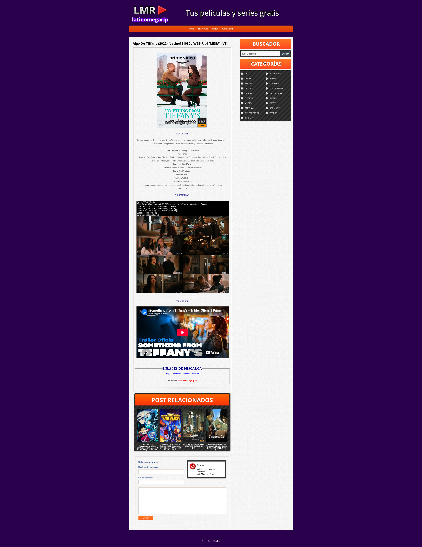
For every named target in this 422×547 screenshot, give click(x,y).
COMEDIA (274, 83)
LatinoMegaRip (150, 12)
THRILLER (249, 118)
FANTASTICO (276, 93)
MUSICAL (249, 103)
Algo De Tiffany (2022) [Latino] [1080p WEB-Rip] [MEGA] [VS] (180, 43)
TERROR (273, 113)
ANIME (248, 78)
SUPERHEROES (252, 113)
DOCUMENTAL (276, 88)
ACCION (249, 73)
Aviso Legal (227, 29)
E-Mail (145, 477)
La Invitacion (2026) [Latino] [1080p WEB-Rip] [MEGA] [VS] (193, 446)
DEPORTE (249, 88)
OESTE (273, 103)
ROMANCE (275, 108)
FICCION (249, 98)
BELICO (248, 83)
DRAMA (248, 93)
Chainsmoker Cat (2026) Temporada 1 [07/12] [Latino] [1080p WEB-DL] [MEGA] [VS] (216, 447)
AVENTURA (275, 78)
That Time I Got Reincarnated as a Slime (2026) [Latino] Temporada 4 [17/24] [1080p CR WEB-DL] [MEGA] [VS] (147, 447)
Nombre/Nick (148, 467)
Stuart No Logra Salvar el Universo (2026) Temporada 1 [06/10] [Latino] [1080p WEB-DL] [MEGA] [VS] (170, 447)
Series (215, 29)
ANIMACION (275, 73)
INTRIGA (274, 98)
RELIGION (249, 108)
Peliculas (203, 29)
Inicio (191, 29)
